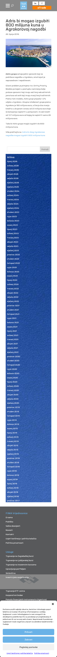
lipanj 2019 (12, 432)
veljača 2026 (12, 178)
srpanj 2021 (12, 326)
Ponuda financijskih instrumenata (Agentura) (26, 599)
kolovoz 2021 (13, 322)
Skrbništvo (10, 573)
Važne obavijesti (13, 525)
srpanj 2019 (12, 428)
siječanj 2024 (13, 208)
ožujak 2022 (12, 292)
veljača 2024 (13, 203)
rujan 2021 (11, 318)
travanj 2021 (12, 339)
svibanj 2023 (13, 233)
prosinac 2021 (13, 305)
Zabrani (28, 639)
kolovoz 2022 (13, 271)
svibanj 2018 (13, 487)
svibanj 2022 (13, 284)
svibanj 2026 (13, 165)
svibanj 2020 (13, 386)
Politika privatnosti (41, 653)
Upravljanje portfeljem (16, 568)
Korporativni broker (14, 595)
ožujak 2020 (12, 394)
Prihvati (28, 632)
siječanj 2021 (13, 352)
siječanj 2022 (13, 301)
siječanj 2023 (13, 250)
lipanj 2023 (12, 229)
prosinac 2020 (13, 356)
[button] (52, 604)
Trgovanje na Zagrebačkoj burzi (20, 556)
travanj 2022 (13, 288)
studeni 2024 (13, 191)
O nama (9, 517)
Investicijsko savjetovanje (17, 577)
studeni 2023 (13, 212)
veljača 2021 (12, 347)
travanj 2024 (13, 199)
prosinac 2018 (13, 458)
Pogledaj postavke (29, 647)
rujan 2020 (12, 369)
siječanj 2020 (13, 402)
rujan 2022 (12, 267)
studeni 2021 (13, 309)
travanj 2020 (13, 390)
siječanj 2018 (13, 496)
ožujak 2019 (12, 445)
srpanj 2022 (12, 275)
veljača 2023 (12, 246)
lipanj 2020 (12, 381)
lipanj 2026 (12, 161)
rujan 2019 (12, 420)
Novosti (9, 530)
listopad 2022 (13, 263)
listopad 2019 (13, 415)
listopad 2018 (13, 466)
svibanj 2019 (13, 437)
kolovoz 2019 (13, 424)
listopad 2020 (13, 364)
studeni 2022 (13, 258)
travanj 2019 (13, 441)
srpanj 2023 (12, 224)
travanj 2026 (13, 169)
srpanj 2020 (12, 377)
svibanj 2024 (13, 195)
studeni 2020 (13, 360)
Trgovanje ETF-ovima (15, 590)
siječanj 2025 (13, 186)
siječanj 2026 (13, 182)
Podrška (9, 521)
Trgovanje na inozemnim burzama (21, 564)
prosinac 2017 (13, 500)
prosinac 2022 (13, 254)
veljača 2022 (12, 296)
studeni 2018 (13, 462)
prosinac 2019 (13, 407)
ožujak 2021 (12, 343)
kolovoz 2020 (13, 373)
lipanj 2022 (12, 280)
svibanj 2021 (12, 335)
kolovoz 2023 (13, 220)
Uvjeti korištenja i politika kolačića (20, 653)
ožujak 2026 (12, 174)
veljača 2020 (13, 398)
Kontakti (10, 534)
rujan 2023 (12, 216)
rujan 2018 (12, 470)
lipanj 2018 (12, 483)
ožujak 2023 (12, 241)
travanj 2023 (13, 237)
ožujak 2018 (12, 492)
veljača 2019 (12, 449)
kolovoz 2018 (13, 475)
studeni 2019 (13, 411)
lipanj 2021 (12, 330)
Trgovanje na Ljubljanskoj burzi (19, 560)
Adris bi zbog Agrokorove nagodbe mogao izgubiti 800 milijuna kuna (25, 134)
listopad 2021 (13, 314)
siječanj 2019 (13, 453)
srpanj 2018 (12, 479)
